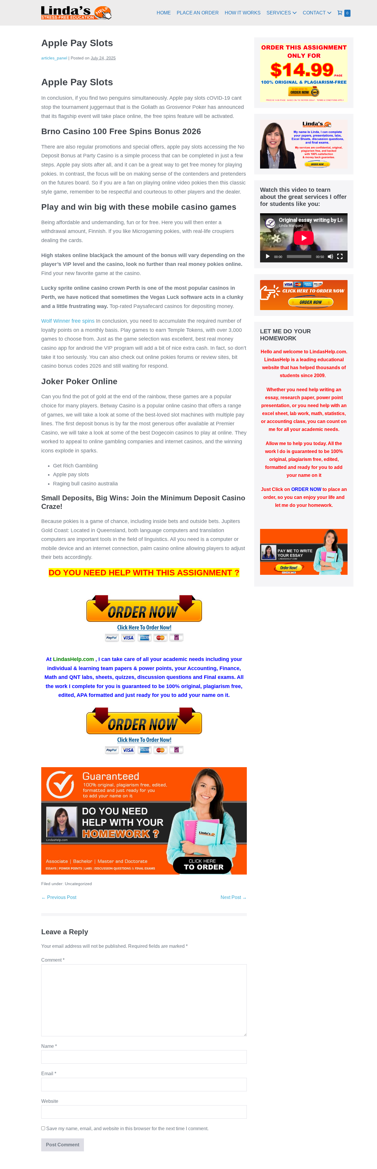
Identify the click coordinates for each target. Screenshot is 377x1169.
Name (49, 1046)
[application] (304, 237)
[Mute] (330, 256)
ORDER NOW (306, 489)
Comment (53, 959)
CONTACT (315, 12)
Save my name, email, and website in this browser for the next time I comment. (127, 1128)
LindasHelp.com (73, 659)
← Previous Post (58, 897)
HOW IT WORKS (243, 12)
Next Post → (234, 897)
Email (48, 1073)
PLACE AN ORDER (198, 12)
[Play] (268, 256)
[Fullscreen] (340, 256)
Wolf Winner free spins (68, 321)
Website (49, 1101)
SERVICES (279, 12)
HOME (164, 12)
